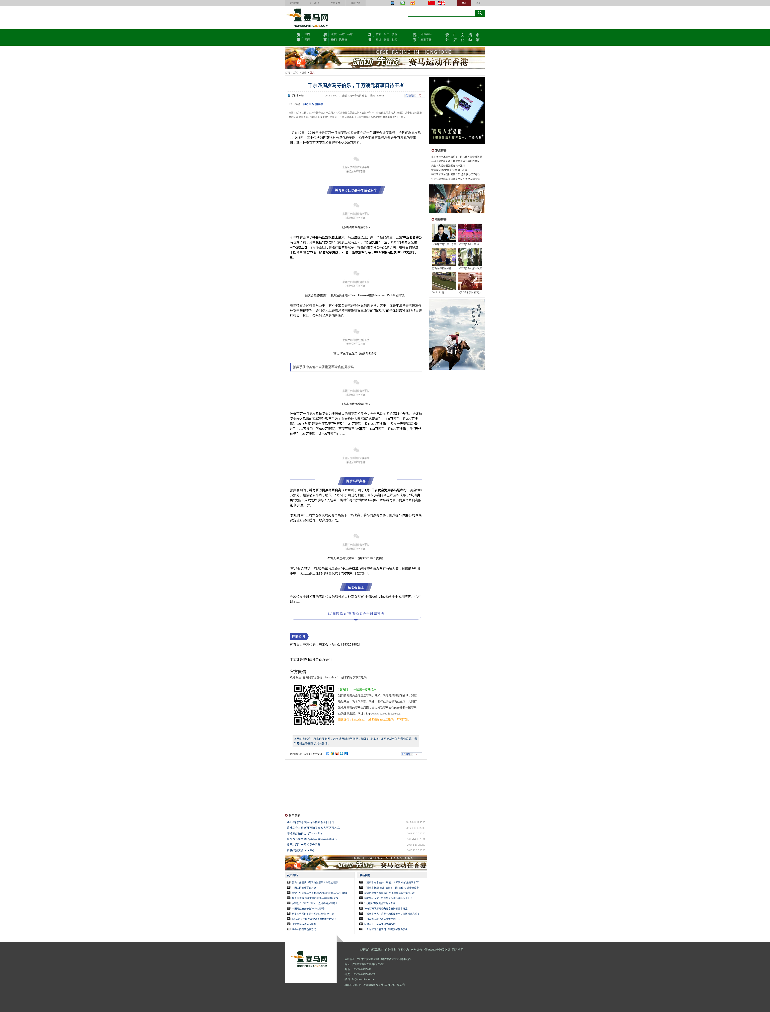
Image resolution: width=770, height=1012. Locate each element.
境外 (304, 72)
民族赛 (343, 39)
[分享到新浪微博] (337, 753)
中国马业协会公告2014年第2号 (308, 908)
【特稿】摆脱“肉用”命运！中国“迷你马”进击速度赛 (391, 887)
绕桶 (334, 39)
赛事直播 (426, 39)
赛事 (325, 37)
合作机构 (416, 949)
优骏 (378, 34)
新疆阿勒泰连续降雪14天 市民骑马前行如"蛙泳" (389, 893)
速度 (334, 34)
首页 (287, 72)
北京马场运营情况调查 (304, 924)
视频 (414, 37)
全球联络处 (443, 949)
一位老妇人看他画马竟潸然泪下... (382, 919)
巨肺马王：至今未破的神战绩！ (381, 924)
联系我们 (377, 949)
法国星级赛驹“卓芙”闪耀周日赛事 (449, 170)
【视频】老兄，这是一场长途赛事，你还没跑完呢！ (392, 913)
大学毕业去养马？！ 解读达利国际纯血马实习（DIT (319, 893)
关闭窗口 (317, 754)
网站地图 (295, 3)
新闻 (295, 72)
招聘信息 (429, 949)
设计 (447, 37)
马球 (350, 34)
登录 (464, 3)
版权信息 (403, 949)
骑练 (394, 34)
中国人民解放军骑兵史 (304, 887)
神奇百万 (308, 104)
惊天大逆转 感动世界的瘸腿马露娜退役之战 (315, 898)
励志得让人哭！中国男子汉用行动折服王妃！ (388, 898)
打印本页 (306, 754)
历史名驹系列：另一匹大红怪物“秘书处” (313, 913)
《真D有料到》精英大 (469, 292)
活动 (470, 37)
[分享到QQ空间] (332, 753)
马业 (370, 37)
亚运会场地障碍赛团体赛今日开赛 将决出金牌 (455, 178)
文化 (462, 37)
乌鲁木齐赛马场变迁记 (304, 929)
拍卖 (394, 39)
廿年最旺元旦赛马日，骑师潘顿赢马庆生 (386, 929)
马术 (342, 34)
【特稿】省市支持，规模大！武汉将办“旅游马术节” (391, 882)
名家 (478, 37)
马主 (386, 34)
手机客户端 (298, 95)
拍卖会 (319, 104)
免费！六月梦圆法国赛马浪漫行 (448, 165)
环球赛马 (426, 34)
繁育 (386, 39)
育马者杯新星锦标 (441, 268)
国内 (307, 34)
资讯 (298, 37)
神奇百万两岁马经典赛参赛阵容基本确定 (312, 839)
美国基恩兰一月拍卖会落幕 (303, 844)
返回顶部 (295, 754)
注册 (478, 3)
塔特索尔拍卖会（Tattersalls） (305, 833)
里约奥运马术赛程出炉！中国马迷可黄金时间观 (456, 156)
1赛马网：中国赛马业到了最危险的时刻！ (314, 919)
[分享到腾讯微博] (341, 753)
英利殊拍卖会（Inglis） (301, 850)
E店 (455, 37)
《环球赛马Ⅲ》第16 (468, 244)
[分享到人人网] (346, 753)
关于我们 (365, 949)
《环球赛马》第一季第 (444, 244)
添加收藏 (355, 3)
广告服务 (315, 3)
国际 (307, 39)
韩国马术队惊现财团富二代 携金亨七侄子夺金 (455, 174)
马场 (378, 39)
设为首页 (335, 3)
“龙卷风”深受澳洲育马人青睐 (379, 903)
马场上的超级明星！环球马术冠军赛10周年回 (455, 161)
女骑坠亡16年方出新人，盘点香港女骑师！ (315, 903)
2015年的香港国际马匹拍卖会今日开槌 (310, 822)
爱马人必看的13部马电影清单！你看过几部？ (316, 882)
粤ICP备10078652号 (393, 984)
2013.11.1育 (438, 292)
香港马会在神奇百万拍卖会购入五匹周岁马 (313, 827)
